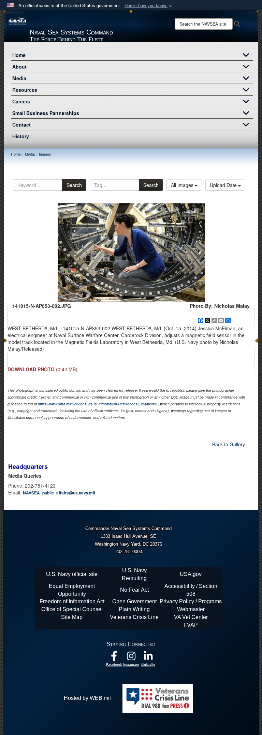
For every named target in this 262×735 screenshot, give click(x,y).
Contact (21, 124)
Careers (21, 101)
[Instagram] (131, 658)
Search (74, 185)
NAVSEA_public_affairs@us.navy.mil (59, 493)
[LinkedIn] (148, 658)
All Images (183, 185)
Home (19, 55)
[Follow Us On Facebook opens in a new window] (113, 658)
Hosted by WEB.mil (87, 698)
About (19, 66)
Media (19, 78)
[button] (149, 5)
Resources (24, 89)
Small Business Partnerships (45, 113)
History (20, 136)
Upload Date (224, 185)
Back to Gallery (228, 444)
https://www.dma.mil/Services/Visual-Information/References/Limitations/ (97, 403)
